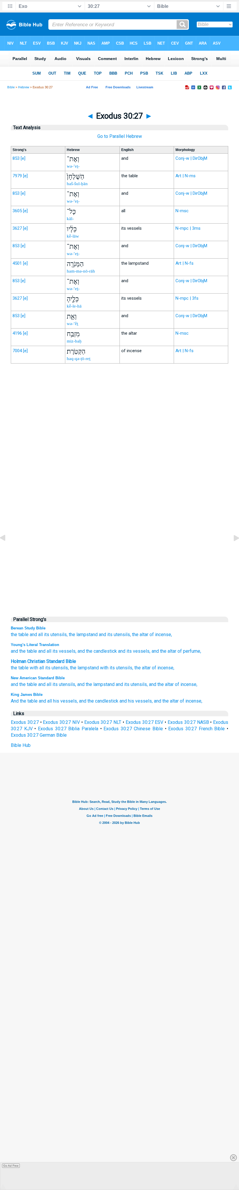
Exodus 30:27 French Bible (196, 728)
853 (16, 158)
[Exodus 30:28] (231, 551)
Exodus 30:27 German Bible (39, 735)
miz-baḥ (74, 341)
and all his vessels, (58, 701)
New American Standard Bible (38, 678)
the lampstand (83, 634)
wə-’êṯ (72, 323)
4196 (17, 333)
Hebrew (23, 87)
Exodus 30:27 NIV (61, 722)
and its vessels (133, 651)
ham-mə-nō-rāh (81, 271)
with (34, 668)
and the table (24, 651)
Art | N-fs (184, 263)
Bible (11, 87)
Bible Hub (21, 745)
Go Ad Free (11, 1165)
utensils (60, 668)
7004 (17, 350)
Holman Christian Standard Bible (43, 661)
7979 (17, 175)
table (23, 668)
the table (20, 634)
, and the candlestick (96, 651)
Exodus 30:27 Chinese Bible (133, 728)
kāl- (70, 218)
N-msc (182, 210)
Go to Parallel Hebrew (119, 136)
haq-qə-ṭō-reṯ (78, 358)
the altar (140, 634)
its (47, 668)
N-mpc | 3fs (186, 298)
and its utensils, (132, 684)
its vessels (63, 651)
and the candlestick (98, 701)
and (33, 634)
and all (44, 651)
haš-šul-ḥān (77, 183)
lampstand (88, 668)
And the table (24, 701)
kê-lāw (73, 236)
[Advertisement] (119, 489)
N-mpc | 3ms (188, 228)
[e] (23, 158)
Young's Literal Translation (35, 645)
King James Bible (27, 694)
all (40, 634)
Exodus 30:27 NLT (103, 722)
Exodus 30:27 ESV (145, 722)
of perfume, (188, 651)
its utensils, (56, 634)
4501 (17, 263)
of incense (162, 668)
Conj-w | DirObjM (191, 158)
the (14, 668)
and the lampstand (96, 684)
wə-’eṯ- (73, 166)
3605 (17, 210)
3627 (17, 228)
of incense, (161, 634)
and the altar (161, 684)
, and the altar (163, 651)
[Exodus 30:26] (7, 551)
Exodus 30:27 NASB (188, 722)
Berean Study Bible (28, 628)
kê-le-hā (74, 306)
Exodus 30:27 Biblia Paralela (68, 728)
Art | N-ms (185, 175)
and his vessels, (136, 701)
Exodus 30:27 (25, 722)
